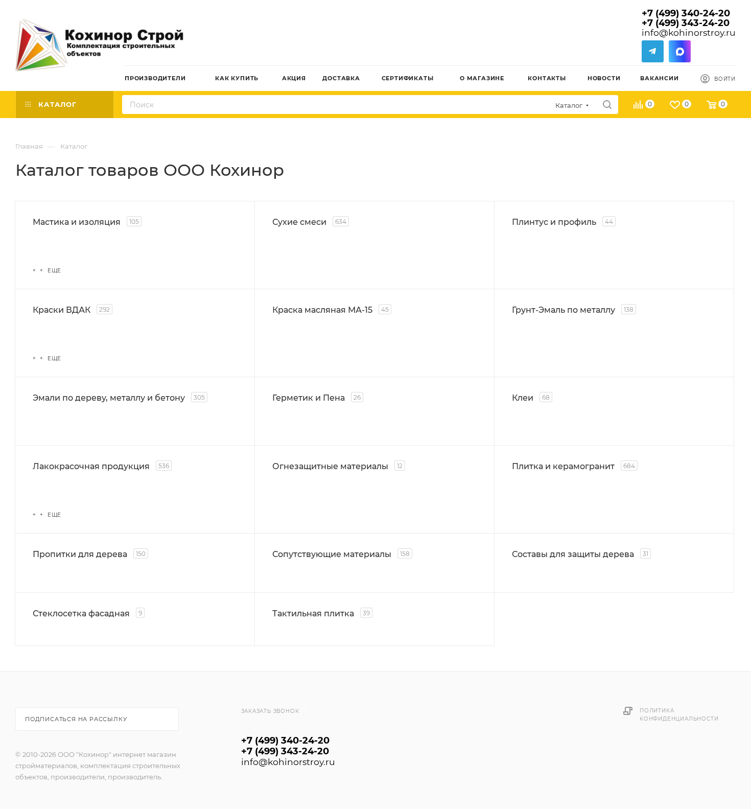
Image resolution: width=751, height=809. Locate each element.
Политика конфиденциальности (679, 714)
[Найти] (607, 104)
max (680, 51)
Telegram (653, 51)
